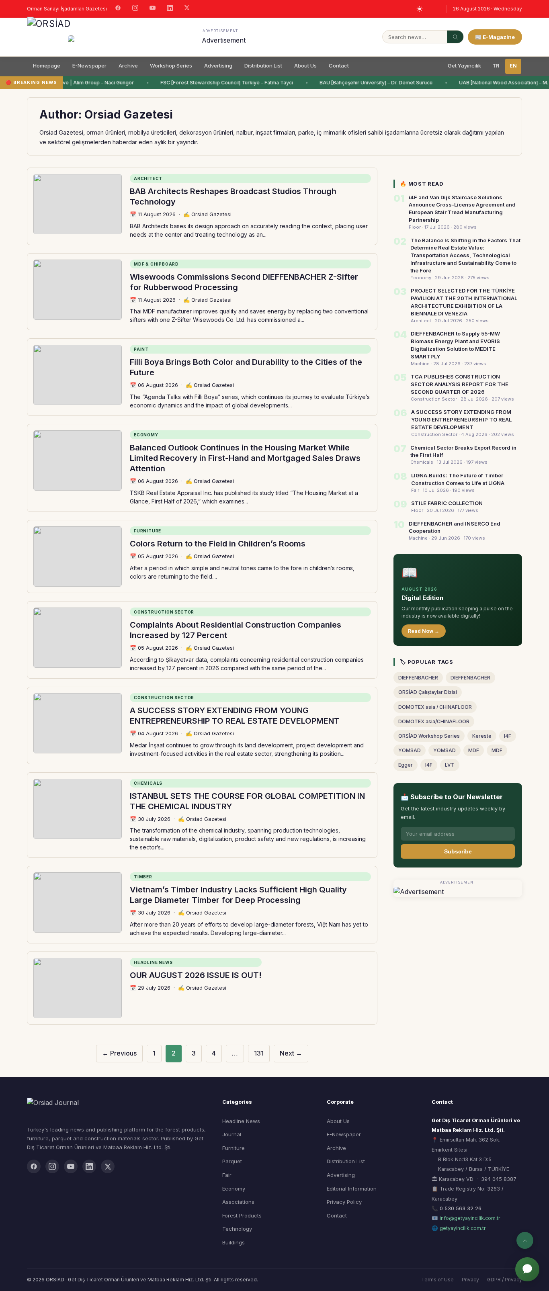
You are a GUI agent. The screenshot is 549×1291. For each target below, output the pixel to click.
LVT (450, 765)
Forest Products (242, 1215)
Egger (405, 765)
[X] (187, 8)
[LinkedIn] (170, 9)
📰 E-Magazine (495, 37)
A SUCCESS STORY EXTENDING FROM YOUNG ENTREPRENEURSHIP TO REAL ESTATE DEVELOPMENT (461, 419)
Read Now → (423, 631)
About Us (305, 65)
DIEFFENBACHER (418, 678)
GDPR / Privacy (504, 1280)
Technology (237, 1229)
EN (513, 66)
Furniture (233, 1148)
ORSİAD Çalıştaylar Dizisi (427, 692)
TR (495, 66)
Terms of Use (437, 1280)
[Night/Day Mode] (419, 8)
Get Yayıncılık (464, 65)
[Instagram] (135, 9)
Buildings (233, 1242)
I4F (507, 736)
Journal (231, 1134)
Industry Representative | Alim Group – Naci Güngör (69, 83)
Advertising (218, 65)
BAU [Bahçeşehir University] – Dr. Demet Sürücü (372, 83)
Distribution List (263, 65)
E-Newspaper (89, 65)
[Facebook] (118, 9)
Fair (226, 1175)
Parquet (232, 1161)
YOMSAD (409, 750)
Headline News (241, 1121)
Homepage (46, 65)
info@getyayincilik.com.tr (470, 1218)
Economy (233, 1188)
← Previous (119, 1053)
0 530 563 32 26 (460, 1208)
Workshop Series (171, 65)
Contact (339, 65)
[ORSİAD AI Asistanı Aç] (527, 1269)
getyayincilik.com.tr (463, 1228)
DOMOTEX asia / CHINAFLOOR (435, 707)
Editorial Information (352, 1188)
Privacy (470, 1280)
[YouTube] (153, 9)
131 (259, 1053)
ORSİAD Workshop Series (429, 736)
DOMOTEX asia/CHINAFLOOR (433, 721)
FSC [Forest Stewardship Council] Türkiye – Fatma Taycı (223, 83)
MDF (473, 750)
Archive (128, 65)
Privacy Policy (344, 1202)
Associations (238, 1202)
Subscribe (458, 851)
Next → (291, 1053)
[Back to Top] (524, 1240)
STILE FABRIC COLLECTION (447, 503)
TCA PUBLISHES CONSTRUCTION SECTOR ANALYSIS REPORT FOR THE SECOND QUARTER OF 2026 (459, 384)
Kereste (482, 736)
